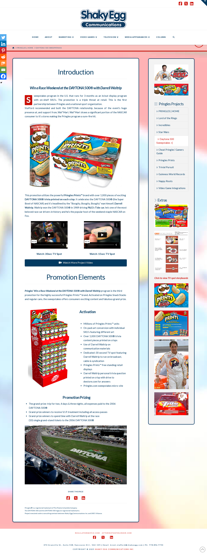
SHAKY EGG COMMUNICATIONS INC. (114, 549)
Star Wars (163, 132)
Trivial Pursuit (166, 167)
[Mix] (3, 63)
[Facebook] (3, 76)
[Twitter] (3, 37)
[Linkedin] (3, 44)
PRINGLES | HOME (168, 111)
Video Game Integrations (171, 188)
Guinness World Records (171, 174)
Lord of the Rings (167, 118)
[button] (204, 3)
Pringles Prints (166, 160)
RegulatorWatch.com (87, 533)
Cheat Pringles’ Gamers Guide (170, 151)
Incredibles (164, 125)
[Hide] (1, 82)
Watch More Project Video (78, 262)
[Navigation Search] (173, 37)
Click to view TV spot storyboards (171, 278)
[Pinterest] (3, 50)
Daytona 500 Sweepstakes (165, 141)
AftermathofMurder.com (117, 533)
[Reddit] (3, 57)
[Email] (3, 70)
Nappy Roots (165, 181)
